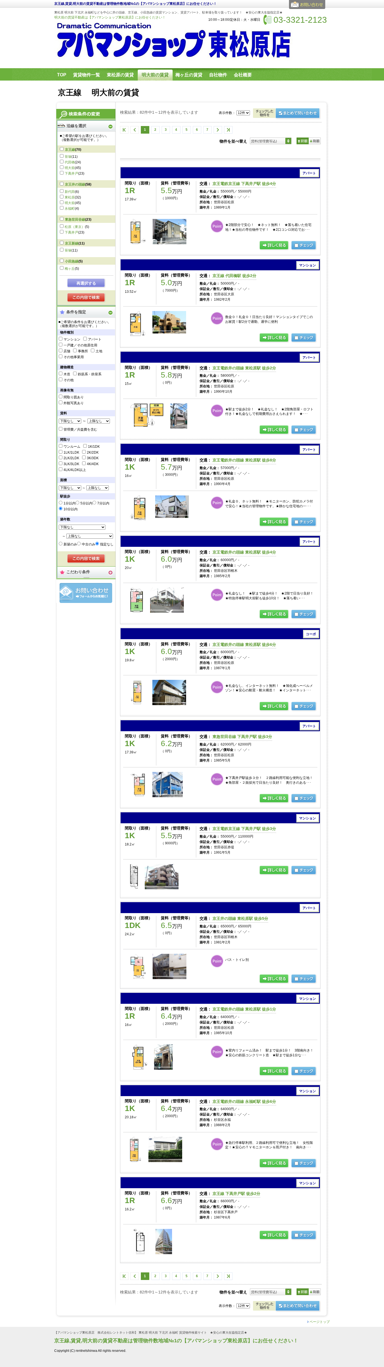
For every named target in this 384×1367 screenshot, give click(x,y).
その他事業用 (74, 357)
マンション (72, 339)
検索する (86, 297)
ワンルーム (72, 447)
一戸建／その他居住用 (80, 345)
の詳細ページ (274, 245)
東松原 (70, 197)
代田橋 (70, 162)
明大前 (70, 168)
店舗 (67, 351)
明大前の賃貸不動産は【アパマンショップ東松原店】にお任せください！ (110, 17)
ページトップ (320, 1322)
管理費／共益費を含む (80, 429)
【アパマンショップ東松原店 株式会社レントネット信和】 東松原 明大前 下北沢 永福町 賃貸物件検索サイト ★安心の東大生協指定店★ (150, 1332)
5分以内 (86, 503)
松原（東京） (75, 227)
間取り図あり (74, 397)
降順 (315, 141)
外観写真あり (74, 403)
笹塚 (68, 157)
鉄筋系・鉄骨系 (89, 374)
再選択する (86, 283)
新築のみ (70, 544)
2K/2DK (93, 452)
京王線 (70, 150)
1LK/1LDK (71, 452)
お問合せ (86, 593)
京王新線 (71, 243)
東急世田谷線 (75, 219)
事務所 (83, 351)
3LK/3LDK (71, 464)
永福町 (70, 209)
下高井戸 (71, 173)
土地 (99, 351)
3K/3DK (93, 458)
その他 (69, 380)
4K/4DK (93, 464)
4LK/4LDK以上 (75, 470)
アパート (94, 339)
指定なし (107, 544)
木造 (67, 374)
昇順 (303, 141)
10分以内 (71, 509)
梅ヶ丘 (70, 269)
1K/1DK (94, 447)
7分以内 (103, 503)
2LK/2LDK (71, 458)
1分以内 (70, 503)
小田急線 (71, 261)
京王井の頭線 (75, 184)
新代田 (70, 192)
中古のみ (88, 544)
